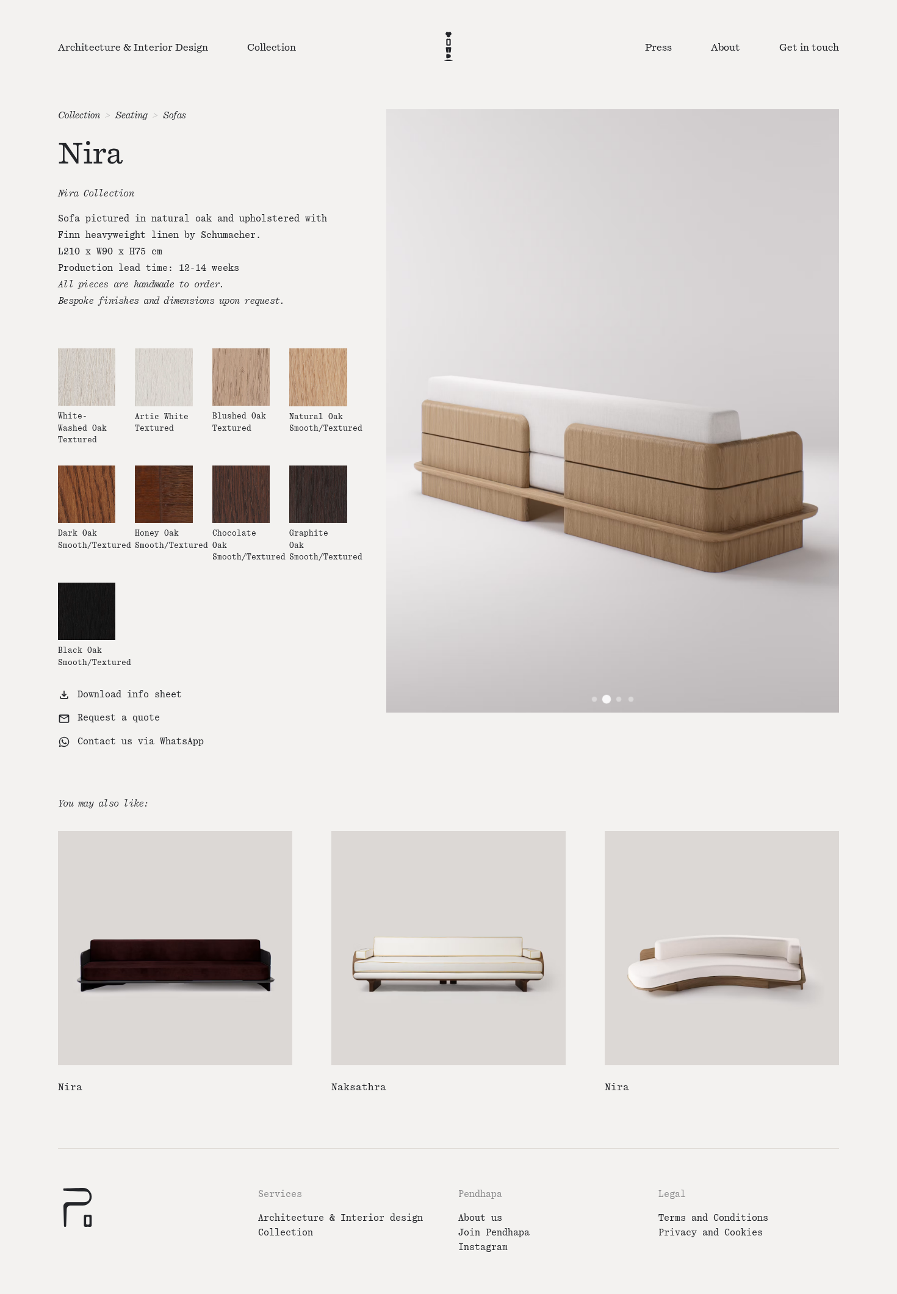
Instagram (483, 1247)
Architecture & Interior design (340, 1218)
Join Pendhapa (494, 1232)
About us (480, 1218)
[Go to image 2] (606, 699)
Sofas (174, 115)
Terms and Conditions (713, 1218)
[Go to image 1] (594, 699)
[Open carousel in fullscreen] (612, 410)
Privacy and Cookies (710, 1232)
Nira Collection (96, 193)
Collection (79, 115)
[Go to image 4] (631, 699)
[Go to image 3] (618, 699)
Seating (131, 115)
